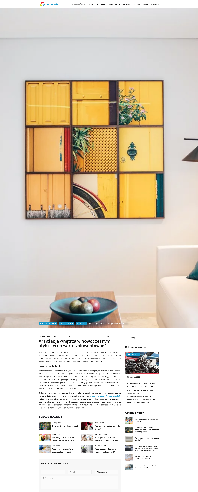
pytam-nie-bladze (49, 323)
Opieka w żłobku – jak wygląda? (65, 426)
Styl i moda (101, 4)
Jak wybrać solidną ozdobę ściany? (142, 383)
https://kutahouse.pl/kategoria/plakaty (105, 396)
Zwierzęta (155, 4)
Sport (91, 4)
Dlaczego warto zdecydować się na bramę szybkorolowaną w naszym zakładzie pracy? (146, 448)
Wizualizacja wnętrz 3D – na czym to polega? (146, 467)
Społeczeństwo (79, 4)
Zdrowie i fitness (140, 4)
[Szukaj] (127, 337)
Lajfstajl (81, 323)
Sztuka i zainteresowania (119, 4)
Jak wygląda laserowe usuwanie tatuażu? (143, 458)
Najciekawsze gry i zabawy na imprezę (146, 421)
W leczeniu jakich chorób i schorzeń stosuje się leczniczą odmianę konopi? (147, 430)
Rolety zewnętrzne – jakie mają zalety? (147, 439)
